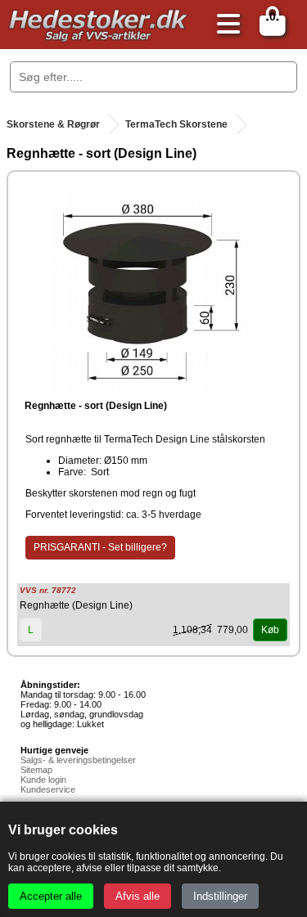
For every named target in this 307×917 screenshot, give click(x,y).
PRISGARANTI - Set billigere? (100, 547)
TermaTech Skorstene (176, 124)
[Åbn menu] (224, 25)
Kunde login (43, 779)
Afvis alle (137, 896)
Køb (270, 630)
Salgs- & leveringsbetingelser (78, 760)
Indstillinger (220, 896)
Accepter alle (51, 896)
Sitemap (36, 770)
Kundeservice (47, 789)
